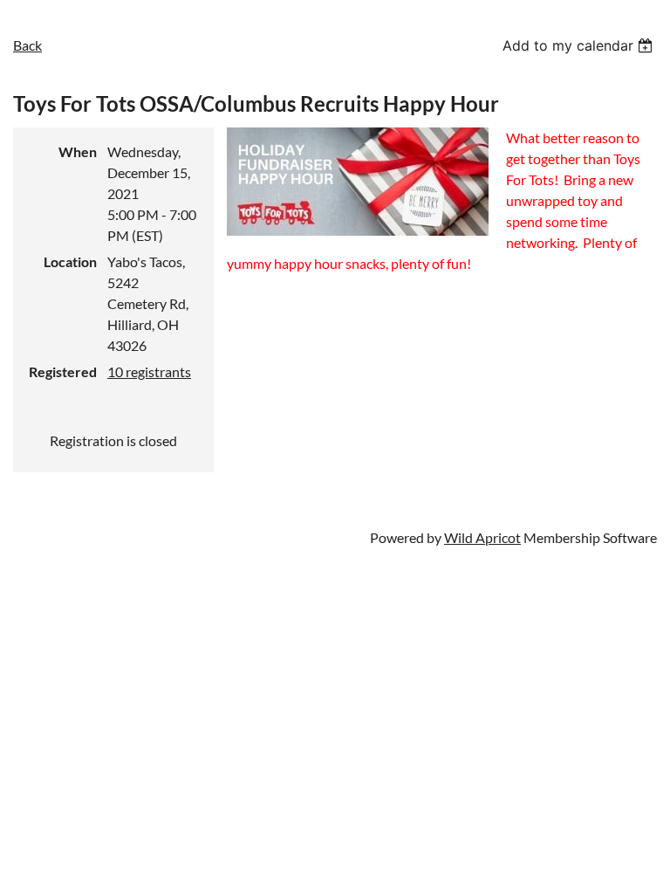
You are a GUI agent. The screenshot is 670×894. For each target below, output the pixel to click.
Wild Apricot (482, 537)
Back (27, 45)
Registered (63, 371)
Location (70, 261)
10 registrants (149, 371)
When (77, 151)
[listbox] (579, 45)
